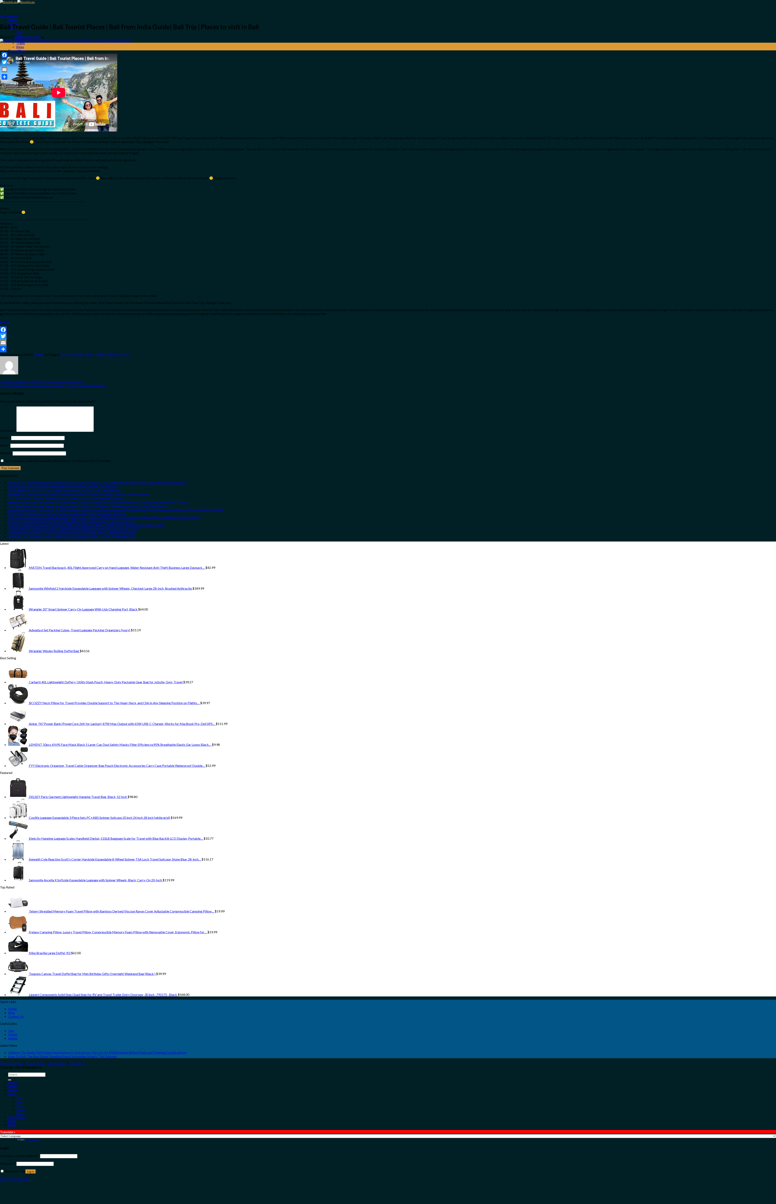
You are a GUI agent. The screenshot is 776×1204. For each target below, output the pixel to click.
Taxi (11, 1030)
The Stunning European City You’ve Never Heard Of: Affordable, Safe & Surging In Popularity (72, 532)
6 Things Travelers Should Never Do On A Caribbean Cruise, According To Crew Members (70, 521)
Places (89, 354)
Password (8, 1163)
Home (12, 16)
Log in (30, 1171)
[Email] (388, 342)
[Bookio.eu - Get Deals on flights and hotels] (17, 2)
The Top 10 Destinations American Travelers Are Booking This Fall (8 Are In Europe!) (66, 513)
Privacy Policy (35, 1063)
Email (5, 445)
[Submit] (9, 1080)
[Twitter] (388, 336)
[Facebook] (388, 329)
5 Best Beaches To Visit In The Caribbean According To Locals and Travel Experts (64, 490)
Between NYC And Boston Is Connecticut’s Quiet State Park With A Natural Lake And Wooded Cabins (78, 494)
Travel (110, 354)
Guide (71, 354)
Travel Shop (17, 51)
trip (118, 354)
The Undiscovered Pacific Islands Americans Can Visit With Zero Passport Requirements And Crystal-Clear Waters (87, 506)
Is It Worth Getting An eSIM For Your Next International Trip (42, 382)
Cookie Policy (57, 1063)
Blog (11, 1012)
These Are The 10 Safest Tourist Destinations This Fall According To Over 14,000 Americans (72, 536)
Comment (8, 430)
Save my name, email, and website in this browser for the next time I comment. (58, 461)
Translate (32, 1140)
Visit (125, 354)
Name (5, 438)
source (4, 321)
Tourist (100, 354)
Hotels (13, 1038)
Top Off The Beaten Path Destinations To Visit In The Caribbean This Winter (53, 385)
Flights (13, 20)
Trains (20, 43)
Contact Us (16, 1016)
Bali (63, 354)
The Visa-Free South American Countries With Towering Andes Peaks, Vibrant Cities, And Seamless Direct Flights (86, 525)
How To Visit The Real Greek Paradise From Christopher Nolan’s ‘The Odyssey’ (62, 486)
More (12, 1094)
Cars (19, 1106)
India (80, 354)
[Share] (388, 349)
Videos (3, 16)
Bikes (20, 47)
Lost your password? (14, 1179)
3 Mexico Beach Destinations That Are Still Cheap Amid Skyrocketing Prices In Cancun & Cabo (73, 529)
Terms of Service (11, 1063)
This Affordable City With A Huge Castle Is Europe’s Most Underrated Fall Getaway (66, 498)
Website (6, 453)
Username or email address (19, 1156)
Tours (20, 31)
